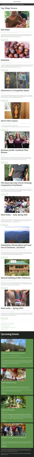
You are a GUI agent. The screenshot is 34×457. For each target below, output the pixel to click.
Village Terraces (9, 32)
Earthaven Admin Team (9, 92)
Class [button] (4, 337)
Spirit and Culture (25, 154)
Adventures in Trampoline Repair (15, 90)
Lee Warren (7, 154)
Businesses (21, 62)
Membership (29, 249)
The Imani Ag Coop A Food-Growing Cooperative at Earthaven (16, 184)
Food (25, 62)
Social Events (28, 123)
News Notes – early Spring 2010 (14, 215)
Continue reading (4, 39)
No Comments (14, 32)
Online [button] (12, 337)
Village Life (29, 217)
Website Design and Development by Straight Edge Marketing (22, 453)
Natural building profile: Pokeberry (15, 278)
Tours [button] (16, 337)
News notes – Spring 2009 (12, 308)
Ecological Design (25, 280)
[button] (1, 1)
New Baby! (5, 30)
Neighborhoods (24, 217)
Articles (17, 62)
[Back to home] (17, 1)
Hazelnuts (5, 60)
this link (11, 450)
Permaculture (28, 62)
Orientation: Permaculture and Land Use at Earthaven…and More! (16, 246)
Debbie (6, 62)
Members (24, 123)
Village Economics (19, 250)
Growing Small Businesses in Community (7, 324)
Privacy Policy (3, 454)
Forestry (25, 249)
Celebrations (25, 310)
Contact (6, 454)
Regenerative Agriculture (10, 250)
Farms (20, 187)
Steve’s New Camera (9, 121)
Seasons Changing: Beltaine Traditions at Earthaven (8, 327)
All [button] (1, 337)
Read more (4, 393)
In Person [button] (8, 337)
